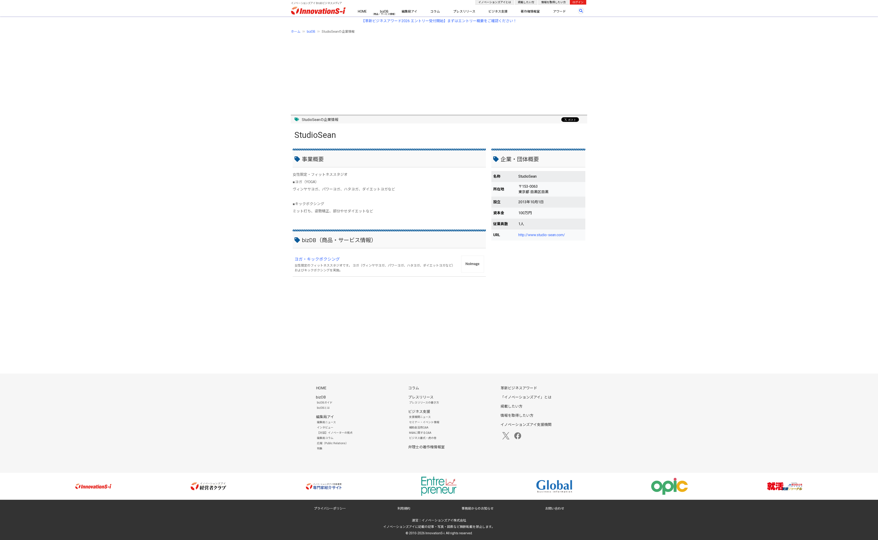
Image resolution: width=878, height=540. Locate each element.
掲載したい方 (526, 2)
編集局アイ (409, 11)
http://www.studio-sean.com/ (541, 235)
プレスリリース (464, 11)
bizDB (384, 11)
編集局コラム (325, 438)
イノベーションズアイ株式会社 (444, 520)
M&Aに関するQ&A (420, 432)
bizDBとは (323, 407)
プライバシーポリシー (330, 508)
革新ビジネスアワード (519, 388)
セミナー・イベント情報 (424, 422)
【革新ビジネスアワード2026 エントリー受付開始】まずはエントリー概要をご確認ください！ (439, 21)
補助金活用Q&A (418, 427)
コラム (435, 11)
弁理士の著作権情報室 (426, 447)
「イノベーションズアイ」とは (526, 397)
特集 (319, 448)
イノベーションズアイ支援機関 (526, 424)
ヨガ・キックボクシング (317, 259)
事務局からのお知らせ (478, 508)
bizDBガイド (324, 402)
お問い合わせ (554, 508)
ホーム (295, 31)
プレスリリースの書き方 (424, 402)
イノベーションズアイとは (494, 2)
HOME (362, 11)
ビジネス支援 (498, 11)
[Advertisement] (428, 72)
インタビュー (325, 427)
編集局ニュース (326, 422)
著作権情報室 (530, 11)
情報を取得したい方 (553, 2)
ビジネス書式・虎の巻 (422, 438)
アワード (559, 11)
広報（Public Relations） (332, 443)
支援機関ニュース (420, 417)
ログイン (578, 2)
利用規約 (403, 508)
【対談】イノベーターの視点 (335, 432)
